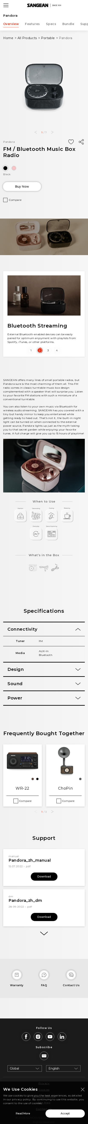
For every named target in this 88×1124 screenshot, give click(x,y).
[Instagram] (38, 1036)
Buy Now (22, 186)
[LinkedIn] (62, 1036)
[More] (44, 933)
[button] (36, 132)
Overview (11, 24)
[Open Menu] (6, 5)
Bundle (68, 24)
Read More (23, 1113)
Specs (51, 24)
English (53, 1068)
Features (32, 24)
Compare (15, 199)
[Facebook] (26, 1036)
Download (44, 876)
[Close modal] (82, 1089)
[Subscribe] (44, 1056)
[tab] (44, 629)
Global (14, 1068)
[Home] (44, 5)
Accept (65, 1113)
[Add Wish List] (71, 142)
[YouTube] (50, 1036)
